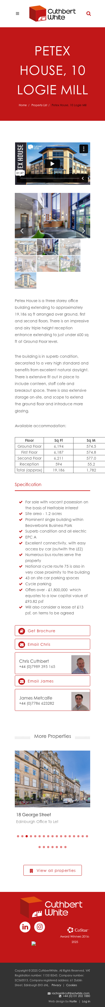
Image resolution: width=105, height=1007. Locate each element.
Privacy (56, 985)
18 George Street (33, 814)
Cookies (71, 985)
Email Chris (38, 644)
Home (23, 105)
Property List (39, 105)
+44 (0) (25, 666)
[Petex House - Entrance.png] (52, 215)
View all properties (55, 870)
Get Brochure (40, 630)
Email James (40, 681)
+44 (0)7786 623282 (36, 703)
